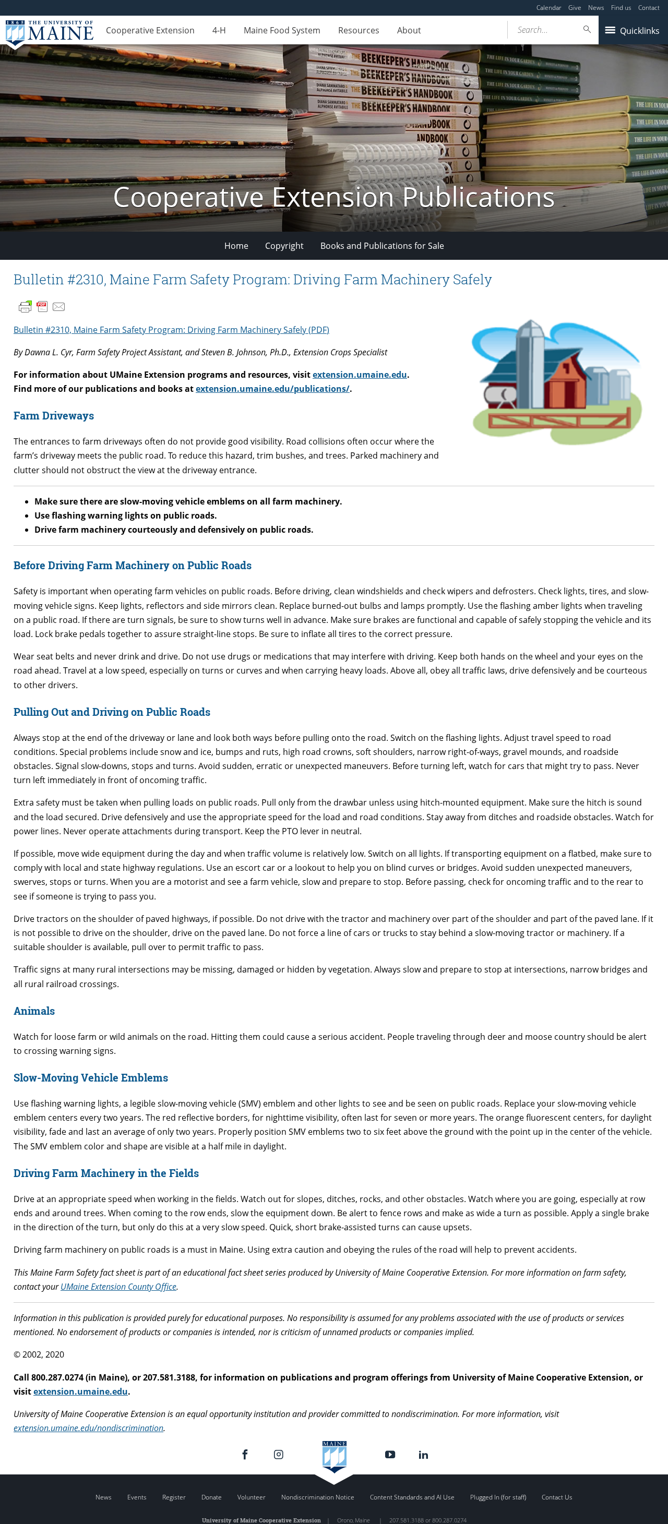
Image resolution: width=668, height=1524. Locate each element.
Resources (358, 30)
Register (174, 1497)
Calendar (549, 7)
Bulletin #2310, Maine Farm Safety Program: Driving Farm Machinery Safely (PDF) (171, 329)
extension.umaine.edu (360, 374)
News (596, 7)
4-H (219, 30)
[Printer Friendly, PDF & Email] (42, 307)
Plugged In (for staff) (498, 1497)
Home (236, 245)
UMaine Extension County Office (118, 1286)
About (409, 30)
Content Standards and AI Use (412, 1497)
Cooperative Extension (150, 30)
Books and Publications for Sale (382, 245)
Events (137, 1497)
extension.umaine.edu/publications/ (273, 388)
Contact (649, 7)
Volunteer (251, 1497)
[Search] (587, 29)
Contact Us (557, 1497)
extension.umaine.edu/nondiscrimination (88, 1428)
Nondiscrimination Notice (317, 1497)
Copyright (284, 245)
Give (574, 7)
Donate (211, 1497)
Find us (621, 7)
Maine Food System (282, 30)
